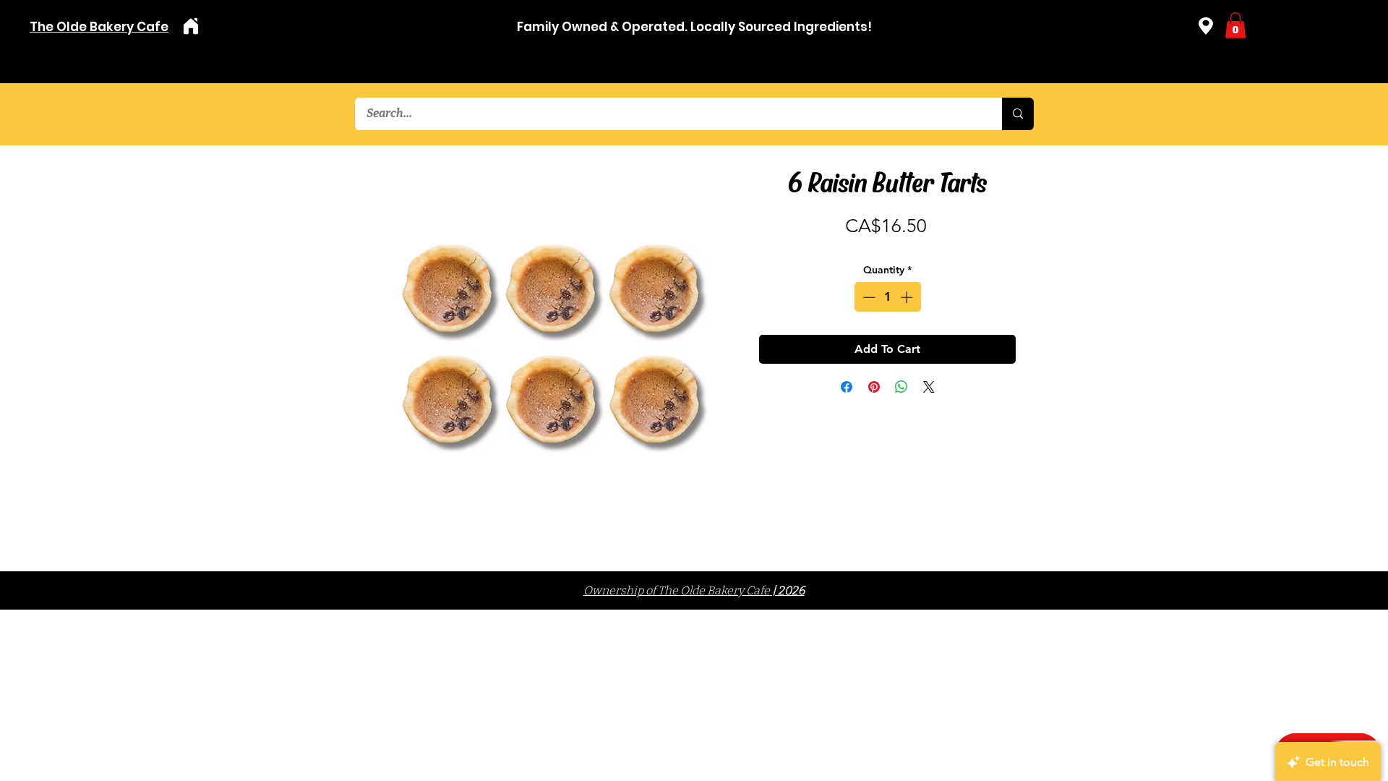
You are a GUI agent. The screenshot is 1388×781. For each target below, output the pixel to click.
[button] (1235, 25)
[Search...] (1018, 114)
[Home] (190, 26)
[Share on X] (929, 387)
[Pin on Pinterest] (874, 387)
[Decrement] (867, 297)
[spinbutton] (887, 297)
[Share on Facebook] (846, 387)
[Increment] (908, 297)
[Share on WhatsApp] (901, 387)
